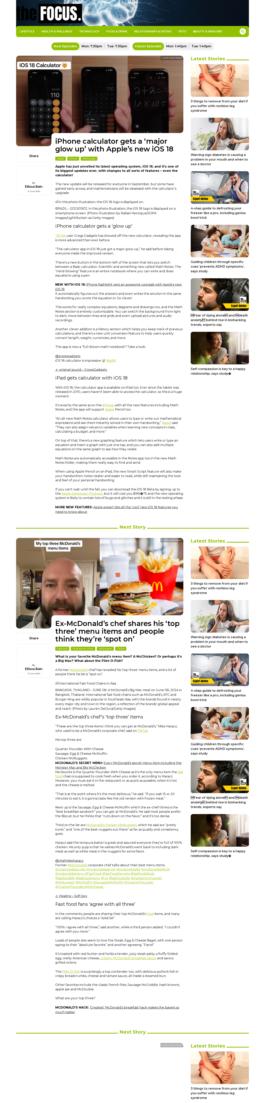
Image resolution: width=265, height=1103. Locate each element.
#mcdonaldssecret (101, 869)
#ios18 (111, 360)
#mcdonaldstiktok (155, 869)
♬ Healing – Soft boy (71, 896)
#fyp (104, 878)
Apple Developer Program (82, 493)
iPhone (73, 158)
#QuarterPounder (139, 882)
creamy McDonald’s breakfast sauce (128, 958)
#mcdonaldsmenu (69, 874)
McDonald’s (79, 670)
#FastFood (93, 874)
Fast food (62, 648)
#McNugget (64, 882)
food (150, 914)
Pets (182, 31)
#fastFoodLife (119, 878)
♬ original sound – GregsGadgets (81, 370)
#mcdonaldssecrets (70, 869)
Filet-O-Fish (71, 971)
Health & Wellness (57, 31)
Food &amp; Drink (83, 648)
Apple (60, 158)
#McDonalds (77, 865)
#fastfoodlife (65, 878)
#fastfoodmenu (88, 878)
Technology (89, 31)
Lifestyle (27, 31)
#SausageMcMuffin (108, 882)
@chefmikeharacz (69, 861)
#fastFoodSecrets (116, 874)
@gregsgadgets (67, 356)
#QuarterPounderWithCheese (79, 887)
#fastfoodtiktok (142, 874)
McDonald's (105, 648)
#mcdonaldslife (128, 869)
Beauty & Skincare (207, 31)
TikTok (60, 236)
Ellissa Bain (33, 186)
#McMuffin (84, 882)
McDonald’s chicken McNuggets (111, 825)
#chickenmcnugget (146, 878)
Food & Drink (116, 31)
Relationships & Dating (153, 31)
